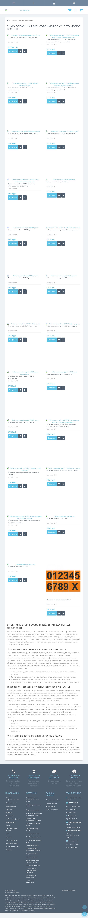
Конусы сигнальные (32, 854)
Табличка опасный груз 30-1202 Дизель (20, 278)
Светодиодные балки (32, 834)
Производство (10, 822)
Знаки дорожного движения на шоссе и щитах (33, 800)
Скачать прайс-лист (12, 840)
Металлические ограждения (31, 876)
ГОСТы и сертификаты (13, 819)
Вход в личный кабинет (53, 800)
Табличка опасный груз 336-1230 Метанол (21, 422)
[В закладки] (20, 51)
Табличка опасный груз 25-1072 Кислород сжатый (62, 230)
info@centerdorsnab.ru (73, 827)
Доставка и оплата (11, 843)
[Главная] (7, 20)
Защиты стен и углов (32, 810)
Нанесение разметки (12, 847)
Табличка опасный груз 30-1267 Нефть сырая (22, 326)
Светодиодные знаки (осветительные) (32, 861)
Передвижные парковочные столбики (33, 819)
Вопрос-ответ (10, 816)
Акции (8, 825)
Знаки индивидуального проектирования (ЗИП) (34, 814)
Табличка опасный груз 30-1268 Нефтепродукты (62, 326)
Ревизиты (9, 850)
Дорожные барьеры (32, 845)
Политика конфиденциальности (13, 799)
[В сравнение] (25, 51)
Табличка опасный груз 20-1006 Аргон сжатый (22, 134)
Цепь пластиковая (32, 857)
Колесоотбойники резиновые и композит (33, 849)
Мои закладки (50, 806)
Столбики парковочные (33, 837)
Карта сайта (9, 809)
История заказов (51, 803)
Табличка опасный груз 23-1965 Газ (58, 182)
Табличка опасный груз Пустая (18, 566)
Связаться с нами (11, 803)
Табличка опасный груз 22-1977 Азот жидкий (61, 134)
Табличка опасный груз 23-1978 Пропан (20, 230)
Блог (7, 834)
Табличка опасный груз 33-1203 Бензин (59, 374)
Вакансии (9, 837)
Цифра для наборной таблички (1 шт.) (59, 600)
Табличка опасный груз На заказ (57, 518)
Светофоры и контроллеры (30, 882)
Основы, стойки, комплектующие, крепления (31, 870)
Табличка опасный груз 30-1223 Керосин (59, 278)
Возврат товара (11, 806)
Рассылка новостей (52, 809)
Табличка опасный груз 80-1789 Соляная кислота (62, 470)
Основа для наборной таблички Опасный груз (22, 37)
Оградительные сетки (33, 865)
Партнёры (9, 812)
